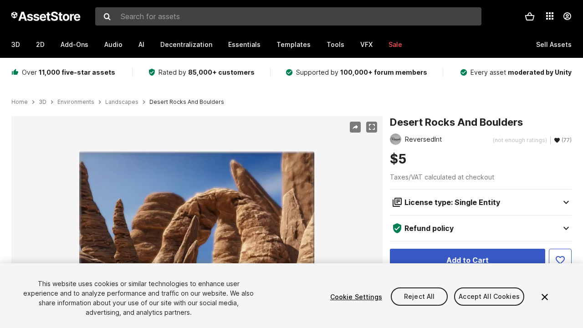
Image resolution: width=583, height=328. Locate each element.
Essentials (244, 44)
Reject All (419, 297)
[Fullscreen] (371, 127)
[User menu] (567, 16)
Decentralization (186, 44)
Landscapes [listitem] (121, 102)
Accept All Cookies (489, 297)
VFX (366, 44)
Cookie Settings (356, 297)
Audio (113, 44)
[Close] (544, 297)
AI (141, 44)
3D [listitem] (42, 102)
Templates (293, 44)
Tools (335, 44)
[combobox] (288, 16)
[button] (529, 16)
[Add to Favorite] (560, 260)
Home (19, 102)
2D (40, 44)
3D (15, 44)
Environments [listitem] (75, 102)
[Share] (355, 127)
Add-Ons (74, 44)
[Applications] (549, 15)
